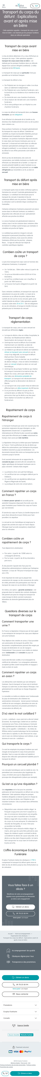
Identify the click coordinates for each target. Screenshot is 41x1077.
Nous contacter (22, 994)
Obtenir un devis (22, 907)
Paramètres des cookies (6, 1067)
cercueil (13, 364)
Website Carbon (26, 1035)
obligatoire (18, 115)
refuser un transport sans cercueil (16, 352)
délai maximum (23, 388)
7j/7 (36, 6)
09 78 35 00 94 (22, 913)
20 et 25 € (20, 303)
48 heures (16, 68)
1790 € (33, 860)
